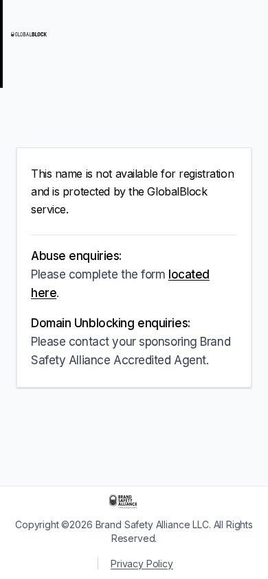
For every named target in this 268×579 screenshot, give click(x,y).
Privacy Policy (142, 563)
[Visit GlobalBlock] (66, 34)
